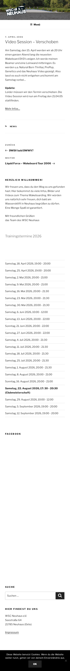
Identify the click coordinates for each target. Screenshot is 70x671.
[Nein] (65, 660)
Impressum (12, 632)
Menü (37, 24)
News (13, 126)
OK (35, 664)
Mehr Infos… (12, 108)
